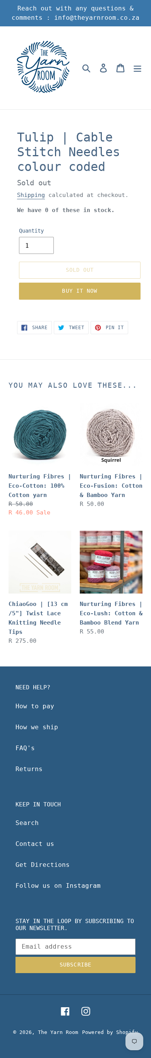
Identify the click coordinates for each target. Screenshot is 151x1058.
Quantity (31, 231)
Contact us (34, 843)
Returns (29, 769)
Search (27, 823)
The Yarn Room (58, 1032)
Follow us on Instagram (58, 885)
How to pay (34, 706)
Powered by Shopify (110, 1032)
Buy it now (79, 291)
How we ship (36, 727)
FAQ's (25, 748)
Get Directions (42, 864)
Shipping (31, 195)
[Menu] (137, 67)
